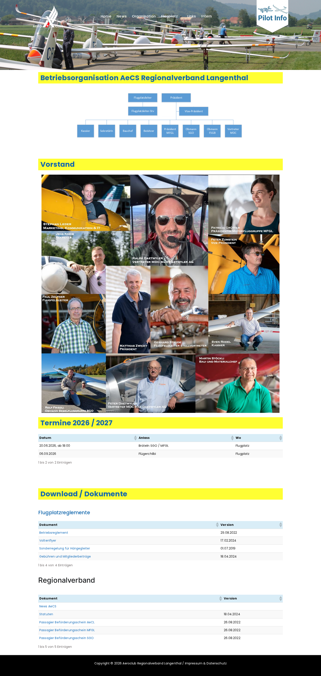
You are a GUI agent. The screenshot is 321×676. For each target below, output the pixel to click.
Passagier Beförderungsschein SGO (66, 638)
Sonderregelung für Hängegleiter (64, 548)
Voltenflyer (47, 540)
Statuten (46, 614)
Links (191, 16)
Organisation (144, 16)
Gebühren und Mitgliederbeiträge (65, 556)
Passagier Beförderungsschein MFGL (67, 630)
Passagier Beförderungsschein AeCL (67, 622)
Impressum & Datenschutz (206, 663)
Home (106, 16)
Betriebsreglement (53, 532)
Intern (206, 16)
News (122, 16)
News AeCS (47, 606)
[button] (180, 16)
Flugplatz (169, 16)
